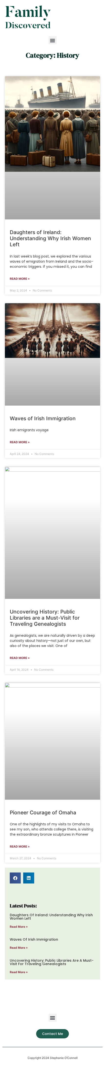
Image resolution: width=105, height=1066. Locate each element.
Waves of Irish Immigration (43, 418)
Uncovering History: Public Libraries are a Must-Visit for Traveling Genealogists (45, 618)
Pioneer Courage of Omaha (43, 812)
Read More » (20, 278)
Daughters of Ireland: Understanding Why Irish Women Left (50, 238)
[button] (53, 40)
